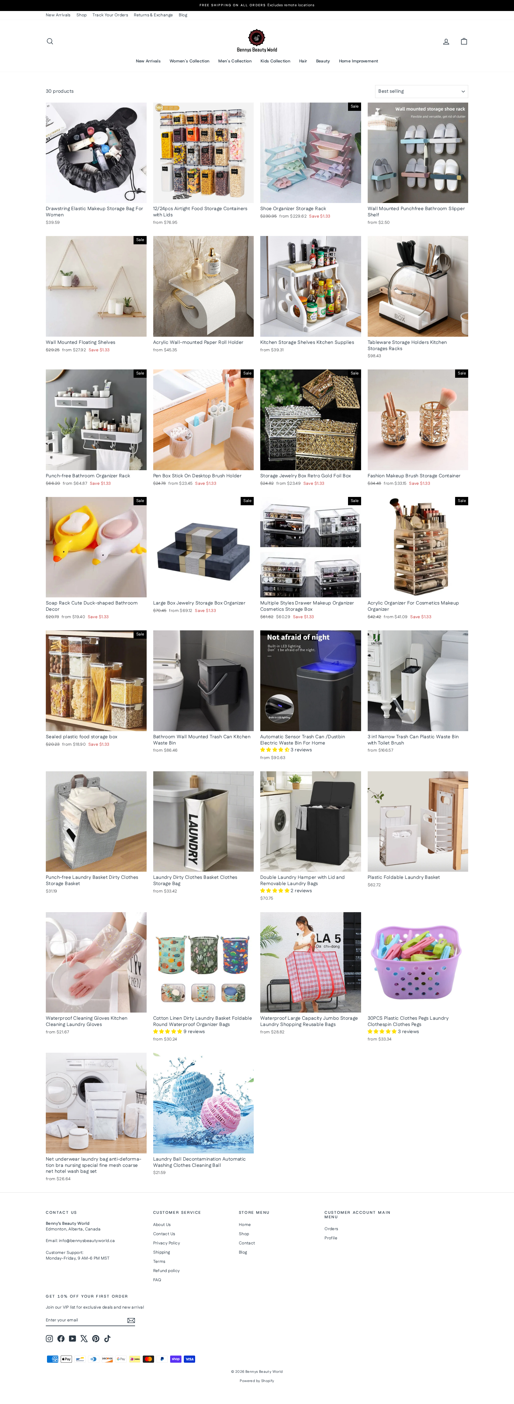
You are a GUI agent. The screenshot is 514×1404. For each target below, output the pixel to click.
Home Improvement (358, 61)
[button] (275, 750)
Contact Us (164, 1234)
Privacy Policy (166, 1243)
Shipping (161, 1252)
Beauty (323, 61)
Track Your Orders (110, 15)
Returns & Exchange (153, 15)
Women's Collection (189, 61)
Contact (247, 1243)
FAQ (157, 1280)
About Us (162, 1225)
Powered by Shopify (257, 1380)
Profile (331, 1238)
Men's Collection (235, 61)
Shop (81, 15)
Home (245, 1225)
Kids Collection (275, 61)
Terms (159, 1262)
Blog (183, 15)
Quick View (96, 197)
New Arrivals (58, 15)
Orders (331, 1229)
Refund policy (166, 1271)
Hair (303, 61)
